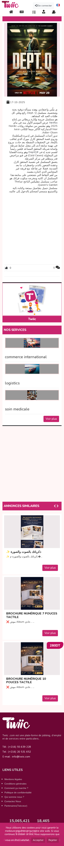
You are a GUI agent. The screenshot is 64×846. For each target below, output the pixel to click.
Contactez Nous (12, 801)
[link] (53, 123)
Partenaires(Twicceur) (15, 805)
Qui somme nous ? (14, 797)
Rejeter (52, 840)
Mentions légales (13, 779)
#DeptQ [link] (33, 152)
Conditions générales (15, 783)
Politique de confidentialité (18, 792)
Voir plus (51, 419)
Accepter (38, 840)
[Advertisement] (32, 228)
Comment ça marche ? (16, 788)
